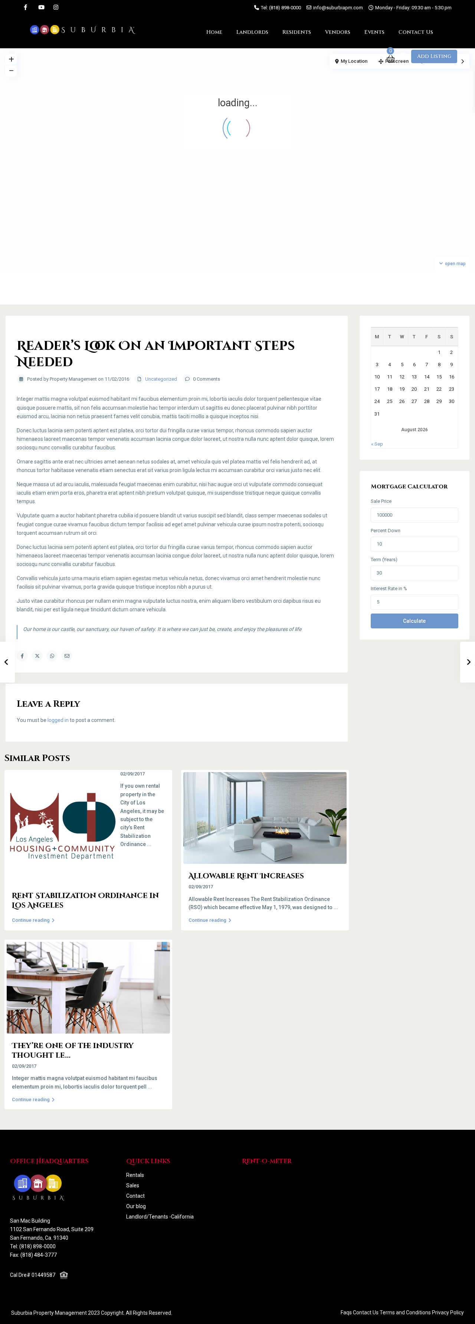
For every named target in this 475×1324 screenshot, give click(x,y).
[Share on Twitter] (37, 655)
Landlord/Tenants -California (160, 1217)
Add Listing (434, 56)
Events (374, 32)
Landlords (252, 32)
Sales (132, 1185)
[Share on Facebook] (22, 655)
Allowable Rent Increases (246, 876)
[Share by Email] (66, 655)
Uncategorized (161, 379)
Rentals (135, 1175)
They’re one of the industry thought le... (73, 1050)
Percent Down (385, 530)
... (149, 844)
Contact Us (416, 32)
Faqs (346, 1312)
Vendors (337, 32)
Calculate (414, 621)
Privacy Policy (448, 1312)
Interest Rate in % (389, 588)
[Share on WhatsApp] (52, 655)
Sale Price (381, 501)
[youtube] (40, 7)
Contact (135, 1196)
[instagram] (55, 7)
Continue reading (31, 920)
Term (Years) (384, 559)
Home (214, 32)
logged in (58, 720)
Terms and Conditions (405, 1312)
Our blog (136, 1206)
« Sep (377, 444)
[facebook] (25, 7)
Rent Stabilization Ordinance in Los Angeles (85, 900)
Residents (296, 32)
